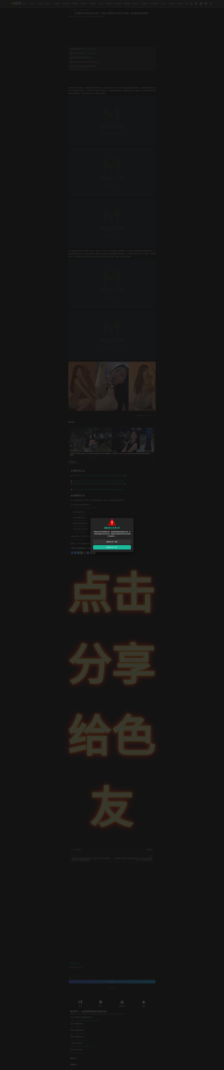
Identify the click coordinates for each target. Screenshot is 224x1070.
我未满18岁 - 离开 (112, 542)
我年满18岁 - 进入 (112, 547)
